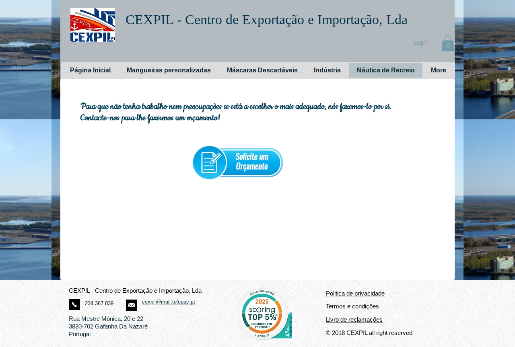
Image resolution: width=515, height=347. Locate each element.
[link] (448, 43)
